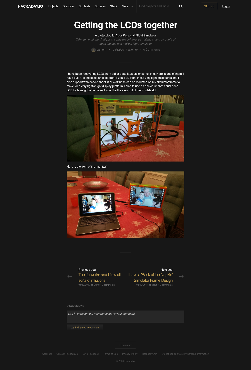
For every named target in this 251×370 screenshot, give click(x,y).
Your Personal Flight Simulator (136, 35)
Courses (100, 6)
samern (101, 49)
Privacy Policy (130, 353)
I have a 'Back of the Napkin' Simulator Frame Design (150, 277)
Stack (113, 6)
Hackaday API (149, 353)
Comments (151, 49)
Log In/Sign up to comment (85, 327)
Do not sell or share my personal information (185, 353)
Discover (68, 6)
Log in (226, 6)
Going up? (126, 345)
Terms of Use (110, 353)
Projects (53, 6)
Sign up (209, 6)
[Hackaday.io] (30, 6)
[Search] (180, 6)
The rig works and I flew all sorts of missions (99, 277)
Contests (84, 6)
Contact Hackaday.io (67, 353)
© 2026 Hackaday (125, 361)
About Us (47, 353)
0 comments (108, 284)
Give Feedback (91, 353)
